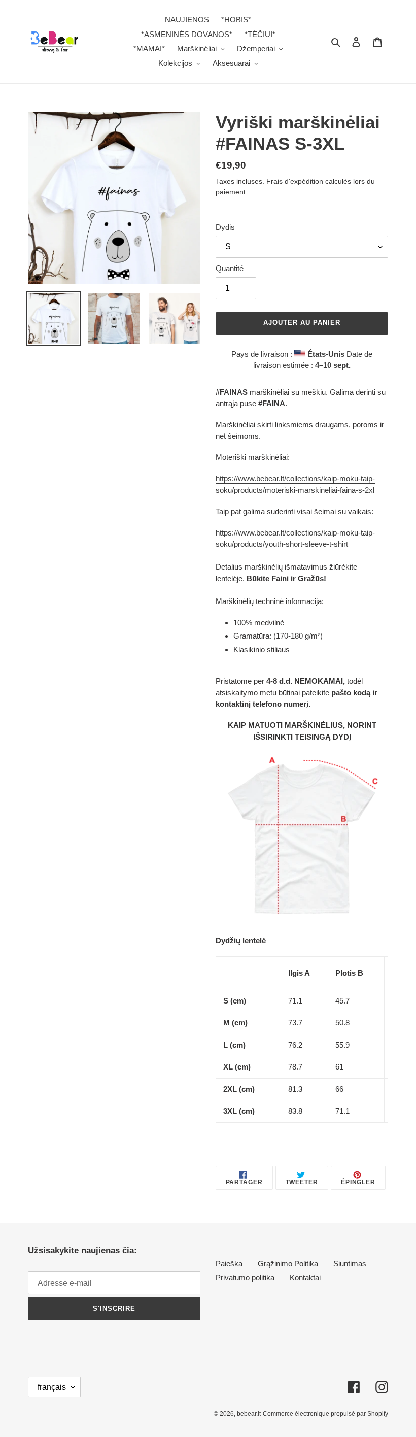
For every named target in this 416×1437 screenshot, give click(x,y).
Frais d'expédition (294, 181)
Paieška (229, 1263)
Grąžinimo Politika (288, 1263)
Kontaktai (305, 1277)
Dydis (225, 227)
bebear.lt (249, 1413)
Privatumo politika (245, 1277)
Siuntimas (349, 1263)
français (52, 1387)
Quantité (230, 268)
